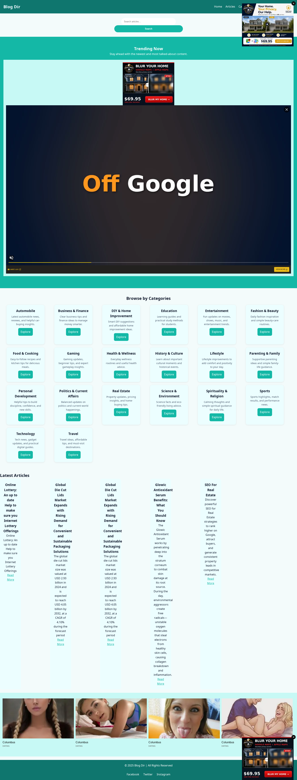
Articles (230, 6)
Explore (25, 332)
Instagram (163, 774)
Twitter (148, 774)
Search (148, 28)
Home (218, 6)
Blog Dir (11, 6)
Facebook (133, 774)
